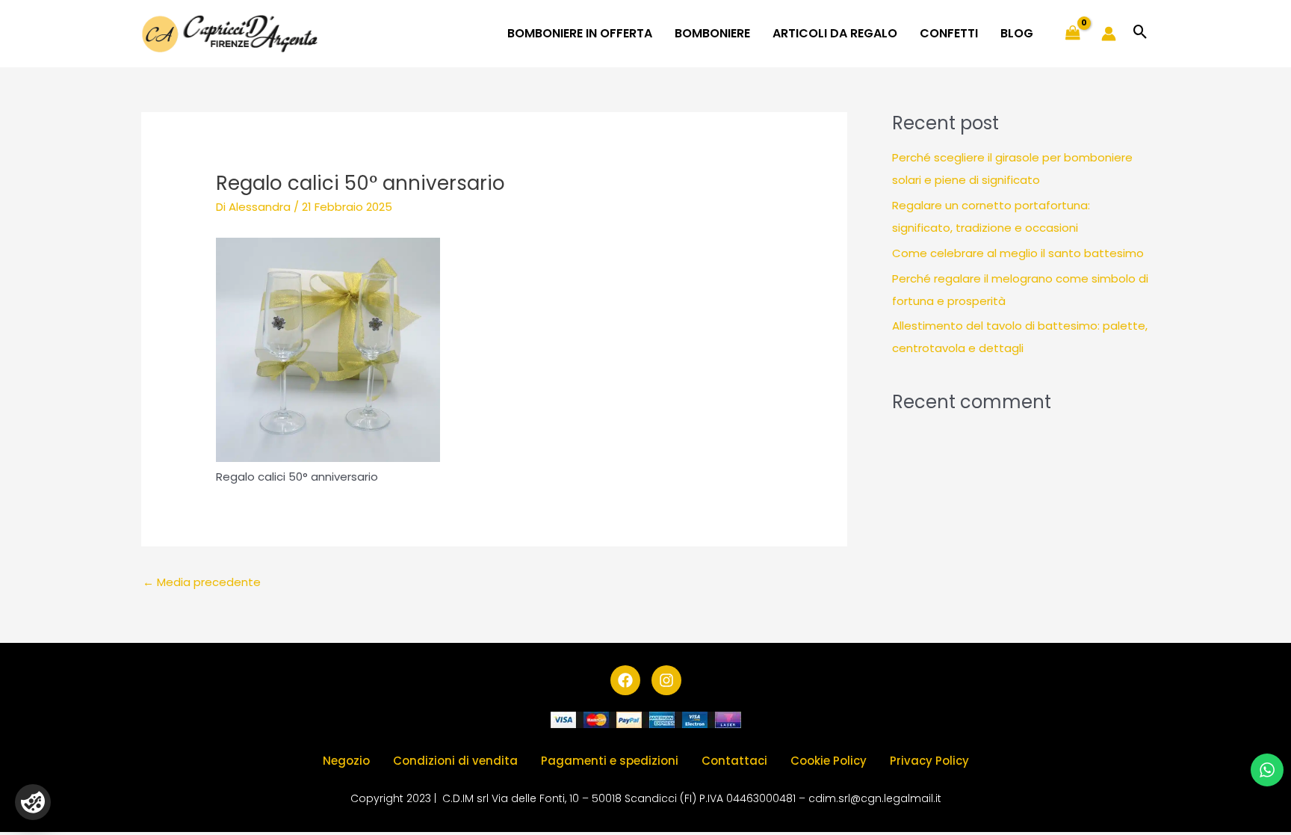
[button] (1140, 33)
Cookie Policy (828, 760)
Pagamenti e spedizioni (609, 760)
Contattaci (734, 760)
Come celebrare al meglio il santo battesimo (1018, 253)
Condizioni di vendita (455, 760)
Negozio (346, 760)
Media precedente (202, 582)
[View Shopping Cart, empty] (1072, 33)
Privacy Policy (929, 760)
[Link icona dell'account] (1108, 33)
